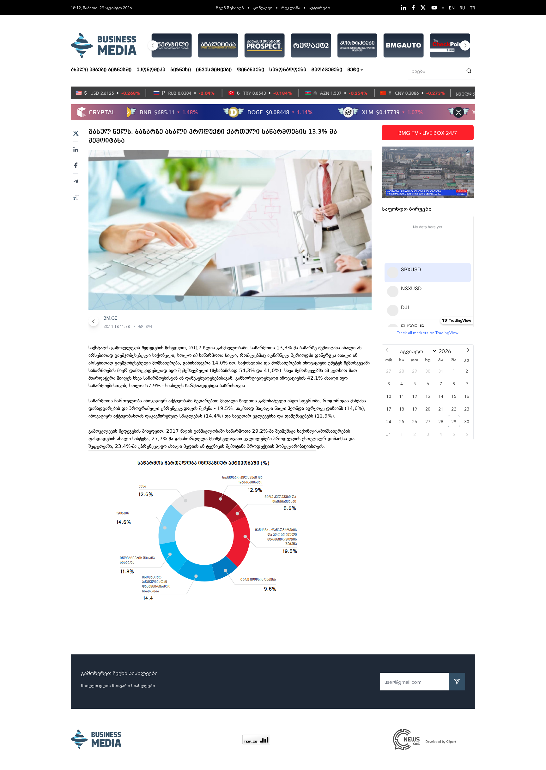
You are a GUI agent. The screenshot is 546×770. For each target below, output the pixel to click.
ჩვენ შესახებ (230, 7)
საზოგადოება (287, 70)
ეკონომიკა (150, 70)
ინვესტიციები (214, 70)
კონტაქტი (262, 7)
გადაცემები (326, 70)
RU (462, 7)
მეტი (353, 70)
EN (452, 7)
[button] (153, 45)
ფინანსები (250, 70)
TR (472, 7)
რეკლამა (290, 7)
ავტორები (319, 7)
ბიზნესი (180, 70)
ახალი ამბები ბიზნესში (101, 70)
